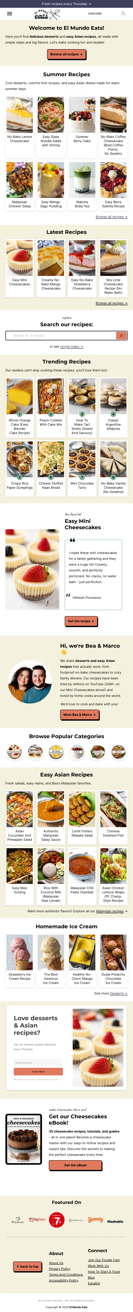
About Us (56, 1263)
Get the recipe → (81, 621)
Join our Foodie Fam (104, 1260)
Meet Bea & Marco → (79, 715)
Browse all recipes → (112, 217)
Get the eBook (75, 1165)
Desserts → (119, 993)
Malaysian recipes (110, 911)
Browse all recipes (66, 54)
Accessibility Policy (63, 1280)
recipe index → (71, 346)
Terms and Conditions (66, 1275)
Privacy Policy (59, 1269)
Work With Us (98, 1266)
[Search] (121, 335)
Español (94, 1283)
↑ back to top (27, 1266)
